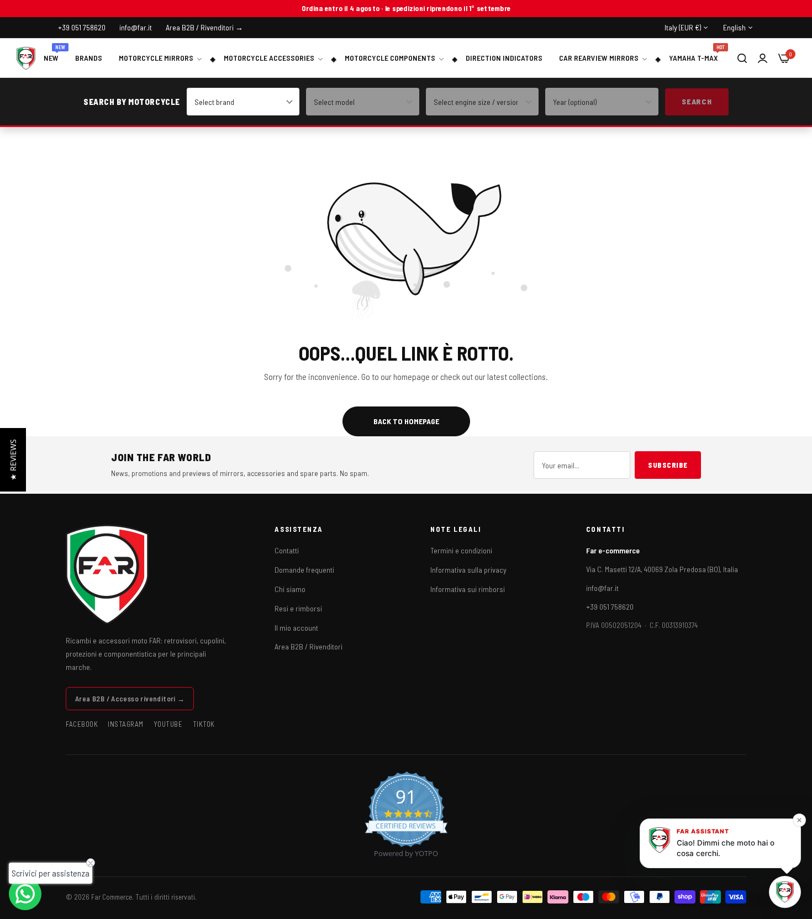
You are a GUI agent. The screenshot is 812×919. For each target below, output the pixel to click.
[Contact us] (25, 894)
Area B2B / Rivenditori (308, 646)
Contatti (287, 550)
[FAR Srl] (26, 58)
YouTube (168, 724)
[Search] (742, 58)
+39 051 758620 (610, 606)
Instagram (126, 724)
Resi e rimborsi (298, 608)
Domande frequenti (304, 569)
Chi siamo (290, 589)
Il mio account (296, 627)
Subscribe (668, 465)
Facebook (82, 724)
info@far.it (602, 588)
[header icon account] (762, 57)
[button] (13, 460)
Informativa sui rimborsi (467, 589)
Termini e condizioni (461, 550)
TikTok (204, 724)
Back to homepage (406, 421)
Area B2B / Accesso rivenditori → (129, 698)
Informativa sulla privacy (468, 569)
